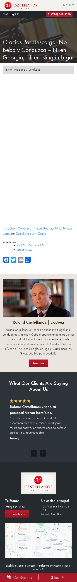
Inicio (8, 69)
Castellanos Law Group (31, 233)
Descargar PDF (36, 245)
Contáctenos (17, 514)
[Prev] (34, 453)
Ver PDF (21, 245)
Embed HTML (24, 250)
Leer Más (38, 363)
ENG (5, 14)
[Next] (43, 453)
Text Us (58, 577)
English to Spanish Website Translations (27, 565)
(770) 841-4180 (61, 14)
